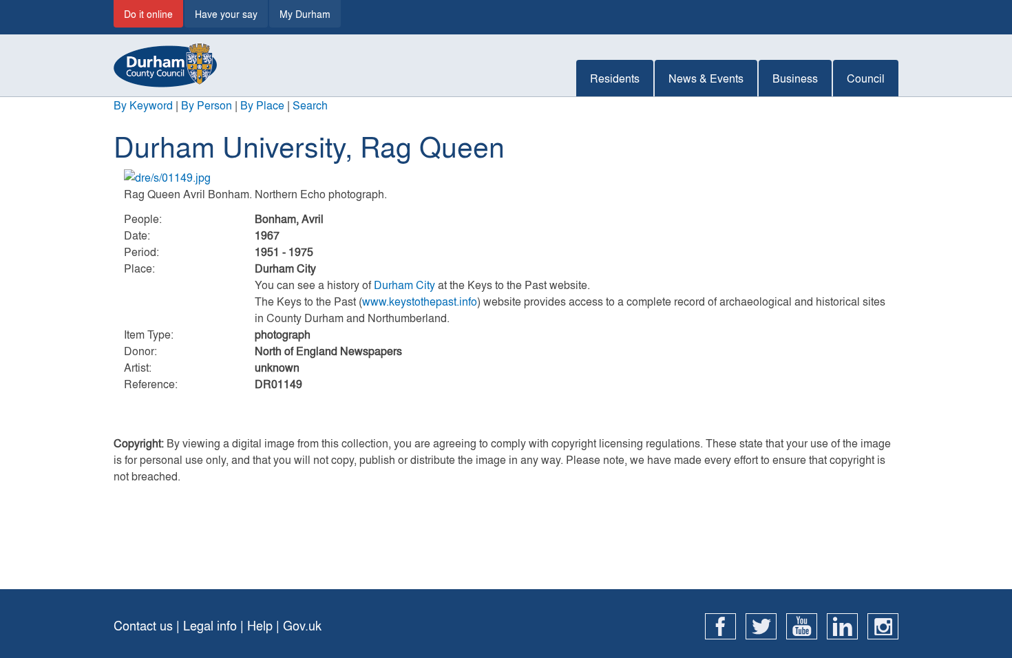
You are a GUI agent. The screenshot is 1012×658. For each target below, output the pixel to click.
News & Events (706, 78)
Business (795, 78)
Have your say (226, 14)
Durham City (404, 285)
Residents (615, 78)
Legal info (210, 625)
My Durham (305, 14)
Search (310, 105)
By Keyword (143, 105)
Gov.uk (302, 625)
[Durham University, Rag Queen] (506, 177)
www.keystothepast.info (419, 301)
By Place (262, 105)
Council (866, 78)
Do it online (148, 14)
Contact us (143, 625)
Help (260, 625)
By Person (206, 105)
